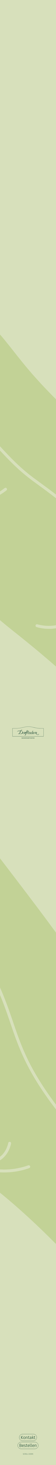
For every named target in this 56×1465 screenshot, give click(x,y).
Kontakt (28, 1437)
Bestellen (28, 1445)
